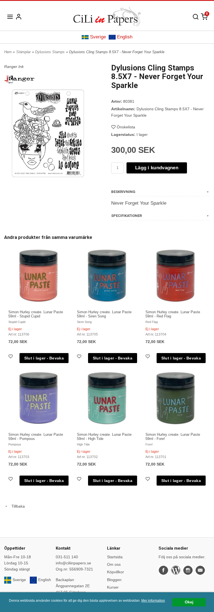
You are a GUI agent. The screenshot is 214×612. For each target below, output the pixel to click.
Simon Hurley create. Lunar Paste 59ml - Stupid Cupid (35, 314)
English (124, 37)
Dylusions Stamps (50, 52)
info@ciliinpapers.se (73, 563)
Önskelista (126, 127)
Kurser (113, 587)
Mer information (153, 601)
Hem (8, 52)
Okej (189, 602)
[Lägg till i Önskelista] (11, 357)
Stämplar (23, 52)
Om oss (114, 564)
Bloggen (114, 579)
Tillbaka (16, 506)
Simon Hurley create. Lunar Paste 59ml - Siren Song (104, 314)
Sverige (98, 37)
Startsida (115, 557)
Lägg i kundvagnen (156, 167)
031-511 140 (67, 557)
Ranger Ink (14, 66)
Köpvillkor (115, 572)
